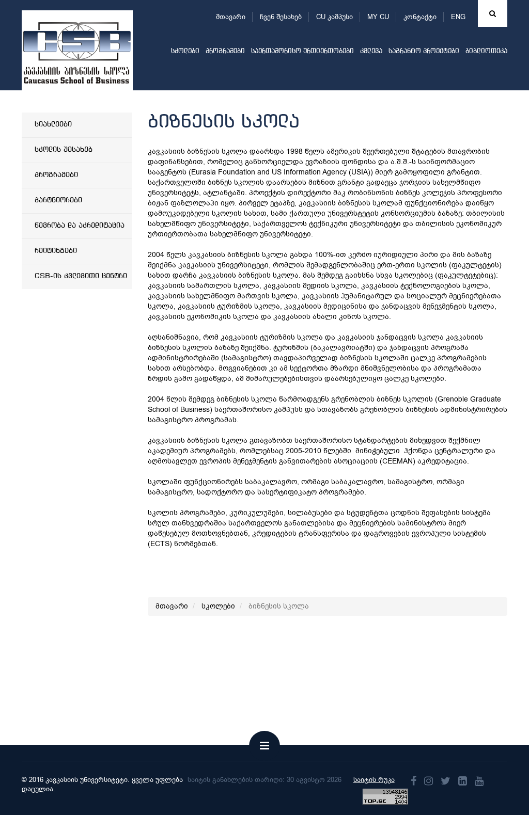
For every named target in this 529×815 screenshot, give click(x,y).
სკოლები (185, 51)
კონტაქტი (420, 16)
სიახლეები (53, 124)
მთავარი (230, 16)
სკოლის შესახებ (63, 149)
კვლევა (371, 51)
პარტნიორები (58, 200)
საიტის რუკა (374, 779)
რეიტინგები (56, 250)
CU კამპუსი (334, 16)
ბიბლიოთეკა (486, 51)
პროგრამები (225, 51)
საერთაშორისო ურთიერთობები (302, 51)
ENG (458, 16)
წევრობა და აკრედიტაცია (80, 225)
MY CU (378, 16)
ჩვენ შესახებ (281, 16)
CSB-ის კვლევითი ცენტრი (81, 276)
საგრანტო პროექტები (423, 51)
